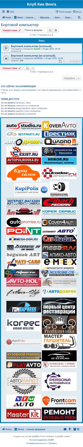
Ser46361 (38, 58)
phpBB (35, 436)
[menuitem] (10, 11)
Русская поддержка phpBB (41, 440)
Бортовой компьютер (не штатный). (33, 55)
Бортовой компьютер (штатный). (31, 46)
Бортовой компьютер (20, 25)
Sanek (37, 49)
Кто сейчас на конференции (18, 86)
